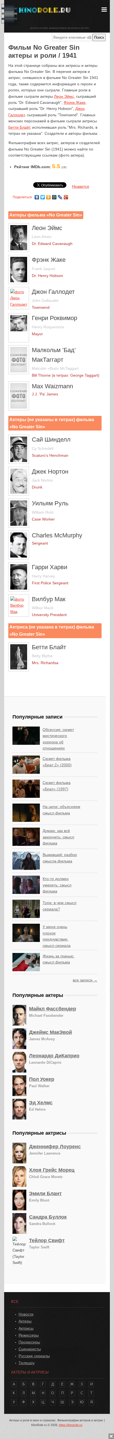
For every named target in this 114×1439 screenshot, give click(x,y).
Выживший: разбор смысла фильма (60, 857)
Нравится (80, 186)
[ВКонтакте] (37, 196)
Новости (26, 1314)
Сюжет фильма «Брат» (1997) (57, 785)
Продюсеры (29, 1342)
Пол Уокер (41, 1079)
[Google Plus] (66, 196)
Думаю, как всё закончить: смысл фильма (58, 836)
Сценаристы (30, 1349)
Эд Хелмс (41, 1102)
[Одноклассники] (48, 196)
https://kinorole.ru (70, 1425)
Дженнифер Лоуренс (55, 1146)
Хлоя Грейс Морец (51, 1170)
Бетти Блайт (19, 127)
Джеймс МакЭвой (50, 1032)
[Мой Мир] (54, 196)
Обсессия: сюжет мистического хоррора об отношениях (58, 738)
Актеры (25, 1321)
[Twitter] (43, 196)
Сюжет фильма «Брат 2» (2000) (57, 761)
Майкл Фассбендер (52, 1009)
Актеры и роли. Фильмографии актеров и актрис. (60, 28)
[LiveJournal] (60, 196)
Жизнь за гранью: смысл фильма (58, 959)
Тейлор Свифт (47, 1240)
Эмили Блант (45, 1193)
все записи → (85, 980)
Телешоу (27, 1363)
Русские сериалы (34, 1356)
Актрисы (26, 1328)
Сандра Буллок (48, 1217)
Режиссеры (29, 1335)
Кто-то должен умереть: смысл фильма (57, 884)
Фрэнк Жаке (75, 102)
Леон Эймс (64, 96)
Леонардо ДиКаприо (54, 1055)
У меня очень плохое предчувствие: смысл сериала (57, 936)
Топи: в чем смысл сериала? (59, 906)
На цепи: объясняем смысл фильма (61, 809)
